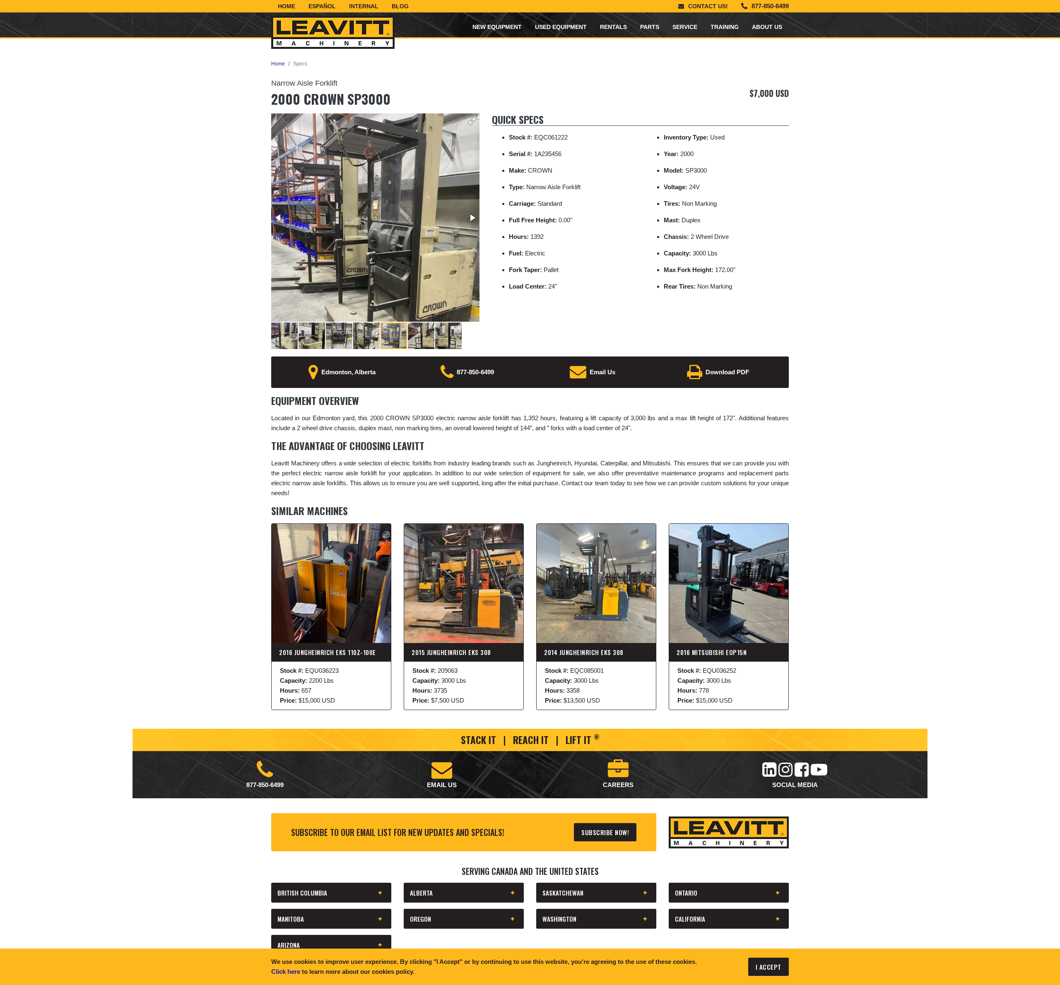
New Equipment (497, 27)
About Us (767, 27)
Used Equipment (561, 27)
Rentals (613, 27)
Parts (649, 27)
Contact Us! (708, 6)
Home (286, 6)
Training (725, 27)
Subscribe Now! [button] (605, 832)
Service (684, 27)
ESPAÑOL (322, 6)
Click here (285, 971)
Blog (400, 6)
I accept (768, 966)
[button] (472, 121)
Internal (363, 6)
